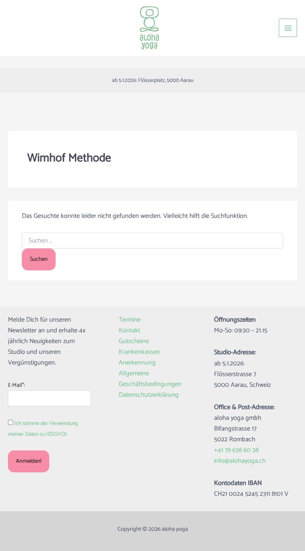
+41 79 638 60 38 (236, 450)
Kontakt (129, 330)
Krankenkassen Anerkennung (139, 357)
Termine (130, 319)
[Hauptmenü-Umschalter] (288, 28)
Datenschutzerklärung (149, 395)
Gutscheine (134, 341)
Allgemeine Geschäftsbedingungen (150, 379)
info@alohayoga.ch (240, 461)
